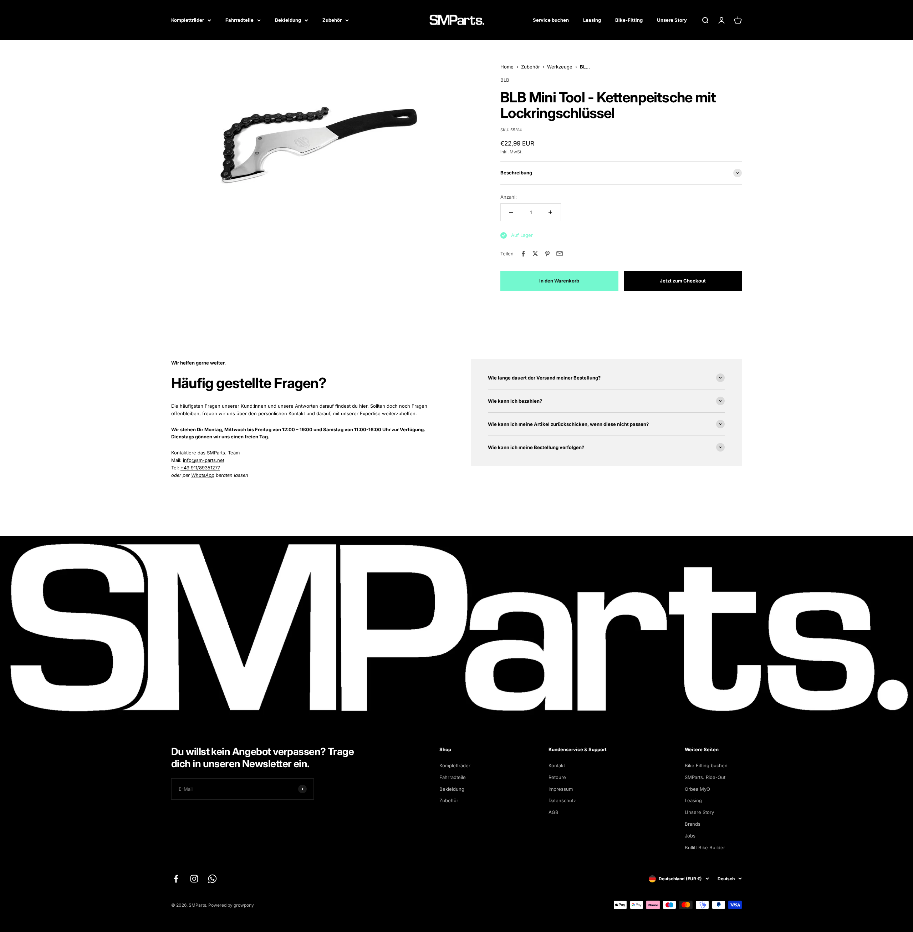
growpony (244, 905)
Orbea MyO (697, 789)
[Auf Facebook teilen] (523, 254)
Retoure (557, 777)
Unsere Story (672, 20)
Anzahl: (508, 197)
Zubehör (332, 20)
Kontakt (557, 765)
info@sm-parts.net (203, 460)
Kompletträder (187, 20)
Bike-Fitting (629, 20)
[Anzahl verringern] (511, 212)
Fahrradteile (239, 20)
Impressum (561, 789)
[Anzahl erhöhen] (550, 212)
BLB (504, 80)
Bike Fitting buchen (706, 765)
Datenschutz (562, 800)
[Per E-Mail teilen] (560, 254)
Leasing (592, 20)
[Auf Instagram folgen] (194, 878)
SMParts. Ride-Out (705, 777)
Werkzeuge (559, 67)
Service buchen (551, 20)
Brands (692, 824)
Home (507, 67)
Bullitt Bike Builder (705, 847)
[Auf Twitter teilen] (535, 254)
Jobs (690, 836)
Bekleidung (288, 20)
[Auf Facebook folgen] (176, 878)
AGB (553, 812)
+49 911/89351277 (200, 467)
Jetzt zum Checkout (683, 281)
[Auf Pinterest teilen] (547, 254)
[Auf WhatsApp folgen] (212, 878)
